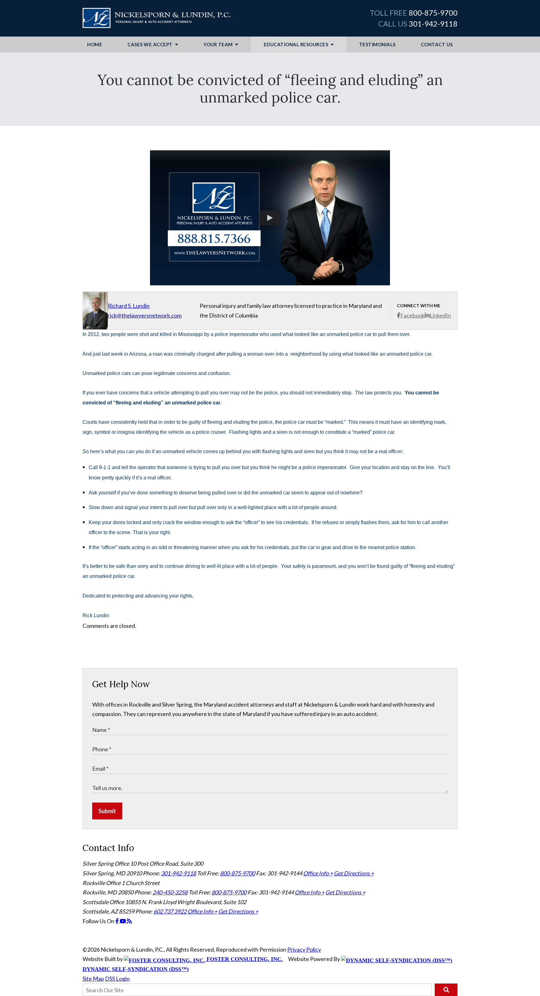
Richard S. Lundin (129, 305)
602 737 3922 (170, 911)
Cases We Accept (151, 44)
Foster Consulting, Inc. (244, 959)
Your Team (218, 44)
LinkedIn (440, 315)
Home (94, 44)
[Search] (446, 989)
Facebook (412, 315)
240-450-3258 (170, 892)
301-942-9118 (433, 23)
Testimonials (377, 44)
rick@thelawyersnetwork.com (145, 315)
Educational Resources (296, 44)
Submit (107, 811)
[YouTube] (123, 921)
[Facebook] (117, 921)
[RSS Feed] (129, 921)
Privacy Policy (304, 949)
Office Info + (318, 873)
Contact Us (437, 44)
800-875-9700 (433, 12)
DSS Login (117, 978)
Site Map (93, 978)
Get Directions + (354, 873)
